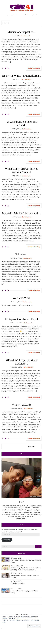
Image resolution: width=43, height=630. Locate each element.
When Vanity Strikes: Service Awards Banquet (21, 170)
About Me (24, 614)
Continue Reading (34, 68)
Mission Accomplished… (21, 32)
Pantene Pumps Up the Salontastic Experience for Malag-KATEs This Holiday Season (26, 569)
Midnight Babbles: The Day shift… (21, 213)
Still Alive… (21, 254)
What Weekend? (21, 404)
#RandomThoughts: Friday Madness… (21, 362)
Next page (31, 446)
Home (17, 614)
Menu (6, 23)
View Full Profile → (21, 518)
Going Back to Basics (17, 583)
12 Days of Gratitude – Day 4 (21, 319)
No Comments (26, 36)
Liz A (21, 502)
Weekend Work (21, 298)
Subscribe (7, 540)
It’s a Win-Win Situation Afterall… (21, 75)
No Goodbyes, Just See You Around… (21, 123)
